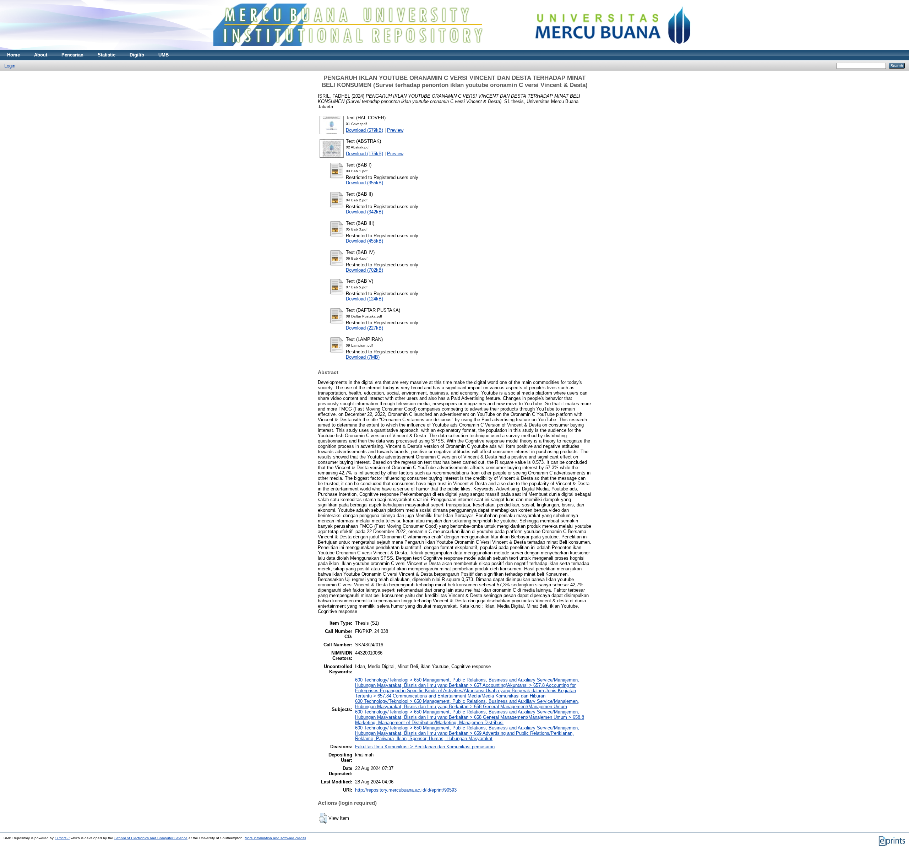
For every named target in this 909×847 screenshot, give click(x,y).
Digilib (137, 55)
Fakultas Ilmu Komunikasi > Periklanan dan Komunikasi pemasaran (425, 746)
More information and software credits (275, 838)
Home (13, 55)
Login (9, 66)
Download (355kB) (364, 182)
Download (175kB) (364, 153)
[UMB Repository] (455, 48)
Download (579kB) (364, 130)
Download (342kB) (364, 212)
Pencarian (72, 55)
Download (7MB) (363, 357)
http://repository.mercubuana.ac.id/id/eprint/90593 (406, 790)
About (40, 55)
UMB (163, 55)
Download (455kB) (364, 241)
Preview (395, 130)
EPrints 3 (62, 838)
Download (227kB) (364, 328)
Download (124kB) (364, 299)
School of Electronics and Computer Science (150, 838)
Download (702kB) (364, 270)
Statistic (106, 55)
